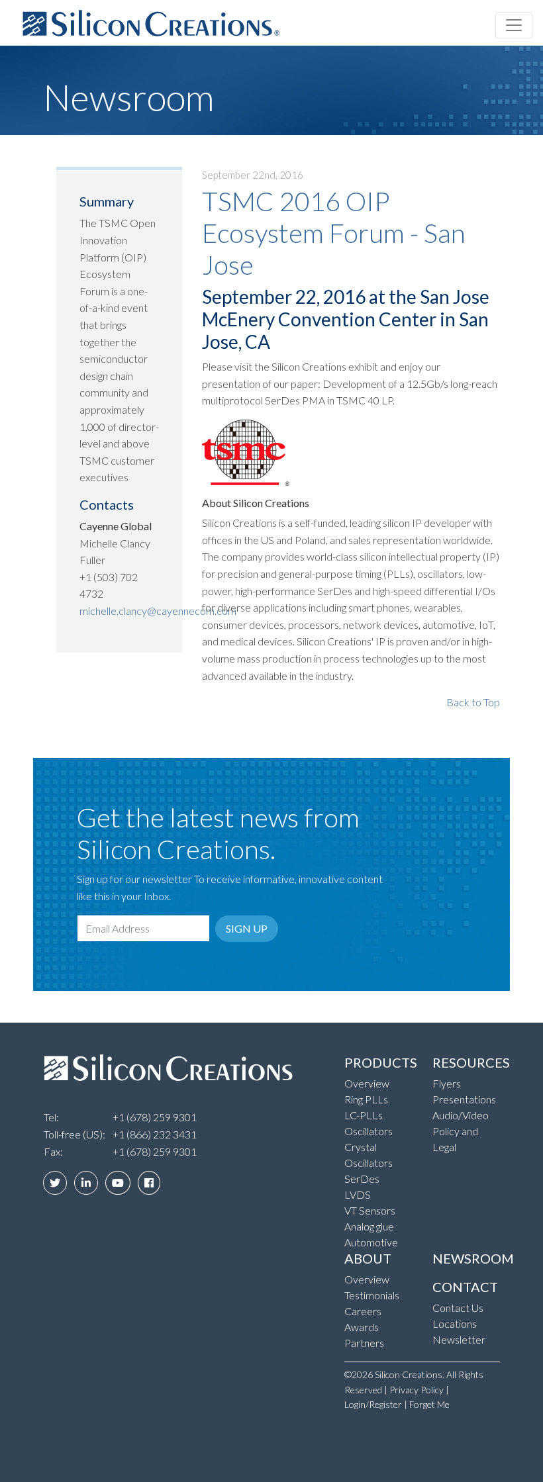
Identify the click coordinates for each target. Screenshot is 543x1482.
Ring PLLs (366, 1099)
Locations (454, 1323)
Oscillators (368, 1131)
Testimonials (371, 1295)
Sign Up (247, 928)
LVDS (357, 1194)
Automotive (371, 1242)
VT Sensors (369, 1210)
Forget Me (429, 1404)
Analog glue (369, 1226)
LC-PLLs (363, 1115)
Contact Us (457, 1307)
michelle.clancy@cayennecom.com (157, 610)
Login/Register (373, 1404)
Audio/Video (460, 1115)
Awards (361, 1326)
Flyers (446, 1083)
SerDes (361, 1178)
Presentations (464, 1099)
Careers (362, 1311)
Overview (366, 1083)
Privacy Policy (416, 1389)
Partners (364, 1342)
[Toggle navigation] (513, 25)
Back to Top (473, 702)
